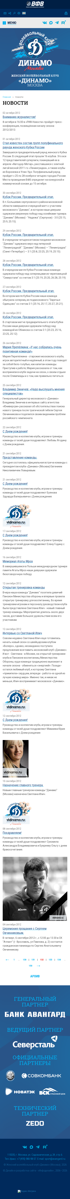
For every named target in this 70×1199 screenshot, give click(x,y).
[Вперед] (38, 966)
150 (30, 966)
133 (50, 959)
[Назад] (7, 960)
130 (24, 959)
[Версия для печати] (19, 13)
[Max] (51, 23)
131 (33, 959)
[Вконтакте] (45, 23)
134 (59, 959)
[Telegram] (57, 23)
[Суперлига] (35, 4)
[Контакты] (5, 13)
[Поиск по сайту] (14, 13)
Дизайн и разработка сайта (21, 1170)
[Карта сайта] (9, 13)
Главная (7, 97)
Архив (35, 976)
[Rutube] (64, 22)
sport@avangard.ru (55, 1158)
